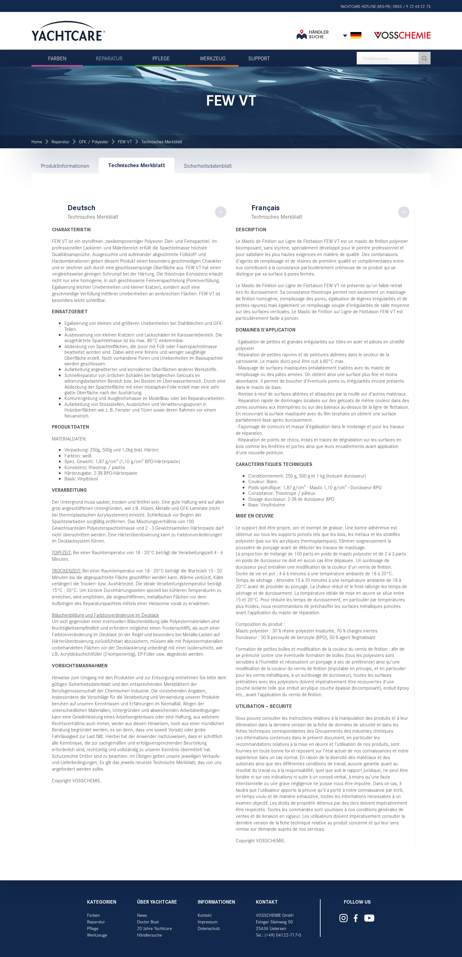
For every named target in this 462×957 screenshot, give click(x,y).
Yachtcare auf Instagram (343, 918)
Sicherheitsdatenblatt (208, 165)
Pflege (92, 928)
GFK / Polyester (93, 142)
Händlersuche (149, 935)
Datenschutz (209, 928)
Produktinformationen (65, 165)
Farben (93, 915)
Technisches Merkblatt (161, 142)
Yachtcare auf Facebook (355, 918)
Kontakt (205, 915)
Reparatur (60, 142)
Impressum (207, 922)
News (142, 915)
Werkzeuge (97, 935)
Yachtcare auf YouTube (369, 918)
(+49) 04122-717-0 (283, 935)
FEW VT (125, 142)
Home (36, 142)
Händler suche (319, 34)
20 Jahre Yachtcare (154, 928)
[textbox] (394, 58)
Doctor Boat (148, 922)
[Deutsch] (355, 35)
